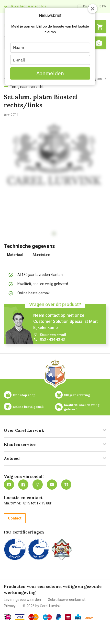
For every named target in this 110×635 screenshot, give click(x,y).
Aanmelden (50, 73)
